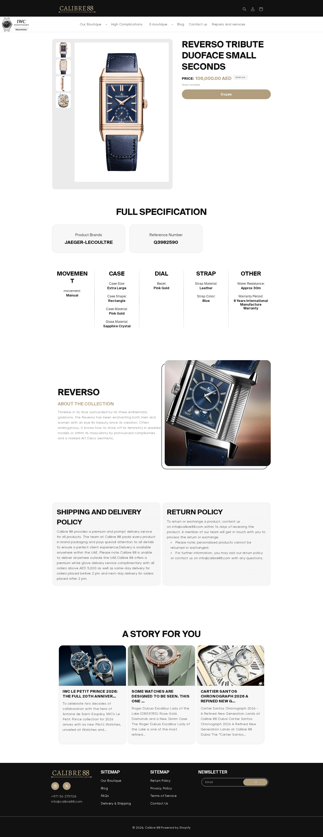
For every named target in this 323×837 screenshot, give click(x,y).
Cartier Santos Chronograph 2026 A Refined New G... (224, 696)
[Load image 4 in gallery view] (63, 100)
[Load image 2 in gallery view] (63, 66)
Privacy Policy (161, 788)
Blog (104, 788)
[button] (92, 24)
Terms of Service (163, 796)
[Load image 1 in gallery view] (63, 50)
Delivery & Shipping (116, 803)
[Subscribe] (255, 782)
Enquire (226, 94)
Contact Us (159, 803)
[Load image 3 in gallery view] (63, 83)
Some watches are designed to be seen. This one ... (160, 696)
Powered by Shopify (176, 827)
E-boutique (158, 24)
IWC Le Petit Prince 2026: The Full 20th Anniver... (90, 693)
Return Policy (160, 780)
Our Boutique (90, 24)
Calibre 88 (152, 827)
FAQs (105, 796)
